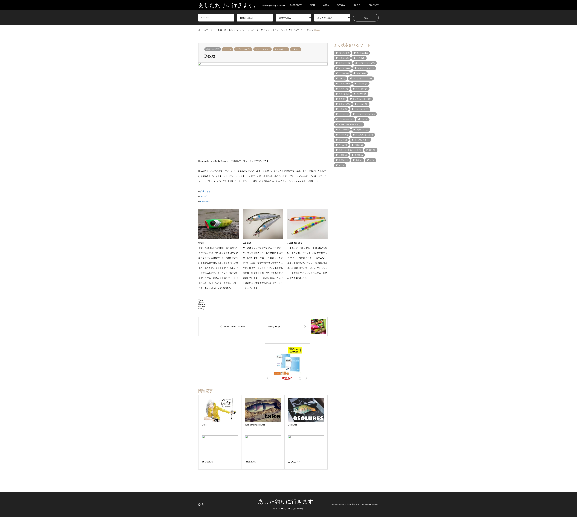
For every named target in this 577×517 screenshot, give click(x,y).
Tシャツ (344, 53)
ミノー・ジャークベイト (350, 125)
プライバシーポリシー (281, 509)
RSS (203, 504)
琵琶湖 (343, 160)
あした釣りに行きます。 (288, 502)
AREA (326, 5)
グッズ (361, 73)
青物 (296, 49)
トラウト (344, 104)
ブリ (364, 119)
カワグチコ (344, 63)
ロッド (343, 140)
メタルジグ (362, 130)
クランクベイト (365, 68)
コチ (342, 79)
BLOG (357, 5)
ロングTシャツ (362, 140)
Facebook (205, 201)
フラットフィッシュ (365, 114)
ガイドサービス (366, 63)
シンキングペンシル (362, 79)
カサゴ (360, 58)
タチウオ (361, 94)
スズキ (343, 89)
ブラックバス (346, 119)
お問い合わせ (297, 509)
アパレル (362, 53)
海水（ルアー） (281, 49)
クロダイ (344, 73)
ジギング (362, 84)
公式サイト (205, 191)
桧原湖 (343, 155)
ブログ (203, 196)
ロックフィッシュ (262, 49)
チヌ (342, 99)
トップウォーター (362, 99)
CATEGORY (296, 5)
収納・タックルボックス (350, 150)
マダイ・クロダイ (243, 49)
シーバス (227, 49)
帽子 (372, 150)
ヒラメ (343, 109)
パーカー (362, 104)
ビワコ (343, 114)
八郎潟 (359, 145)
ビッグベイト (361, 109)
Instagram (199, 504)
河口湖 (359, 155)
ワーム (343, 145)
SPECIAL (341, 5)
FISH (312, 5)
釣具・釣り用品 (212, 49)
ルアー (343, 135)
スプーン (344, 94)
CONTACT (374, 5)
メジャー (344, 130)
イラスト (344, 58)
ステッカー (361, 89)
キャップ (344, 68)
